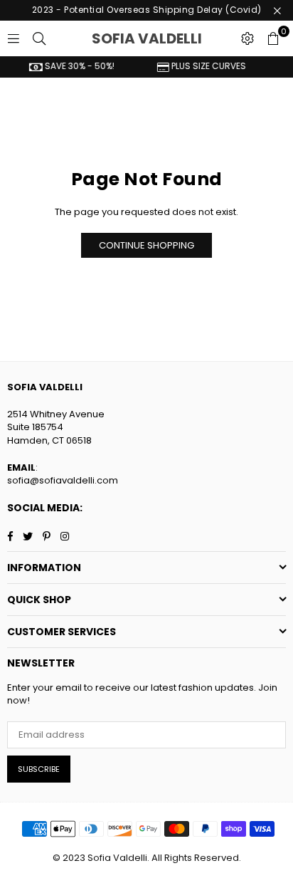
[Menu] (13, 38)
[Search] (39, 38)
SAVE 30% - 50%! (75, 66)
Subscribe (39, 769)
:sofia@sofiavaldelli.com (62, 474)
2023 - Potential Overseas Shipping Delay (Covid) (147, 10)
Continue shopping (146, 245)
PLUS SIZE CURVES (204, 66)
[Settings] (247, 38)
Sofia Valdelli (162, 38)
